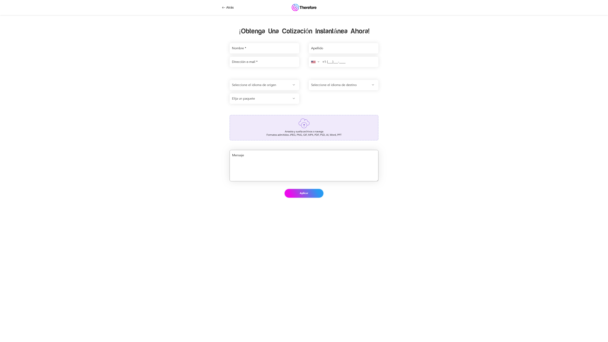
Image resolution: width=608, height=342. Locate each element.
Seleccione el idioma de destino (334, 85)
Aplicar (304, 193)
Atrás (229, 7)
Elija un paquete (243, 98)
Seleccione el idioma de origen (254, 85)
